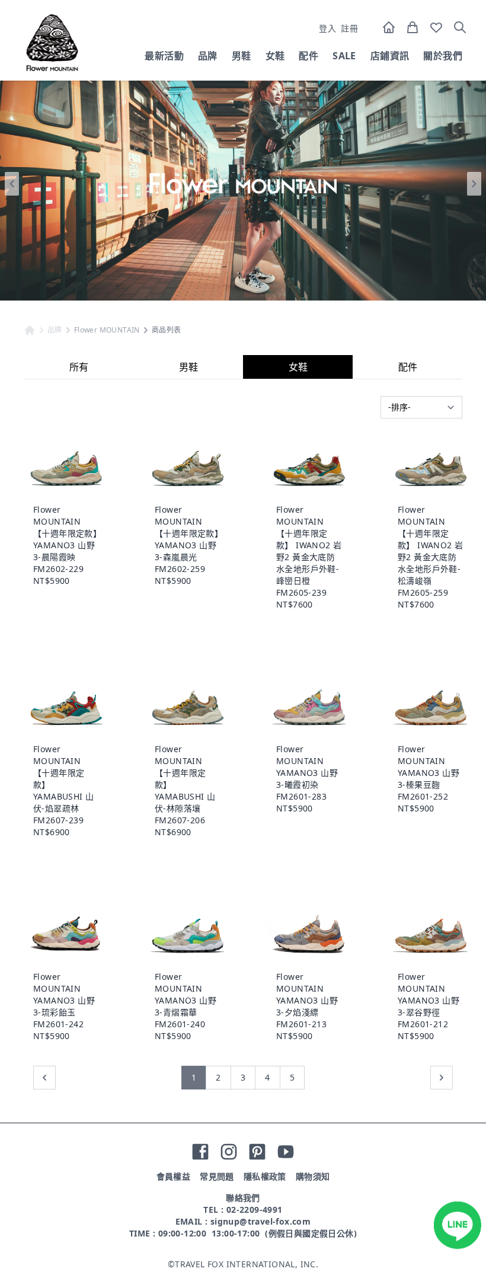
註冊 (349, 28)
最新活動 (164, 55)
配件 (308, 55)
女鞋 (275, 55)
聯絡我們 (243, 1197)
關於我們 (442, 55)
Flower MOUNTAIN (107, 330)
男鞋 (241, 55)
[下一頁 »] (441, 1077)
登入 (327, 28)
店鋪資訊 (390, 55)
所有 (78, 366)
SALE (344, 55)
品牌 (208, 55)
